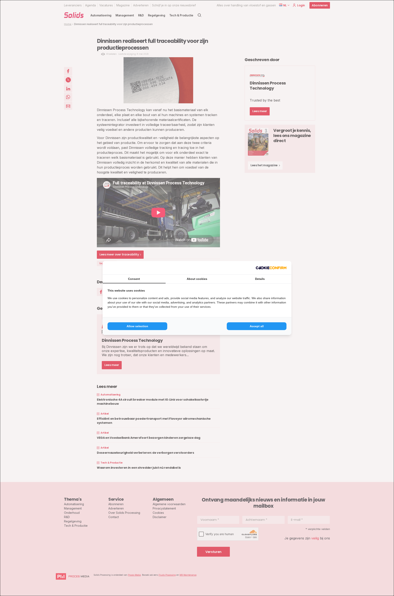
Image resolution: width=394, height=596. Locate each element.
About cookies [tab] (197, 278)
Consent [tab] (134, 278)
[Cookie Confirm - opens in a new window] (271, 268)
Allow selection (137, 326)
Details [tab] (260, 278)
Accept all (257, 326)
